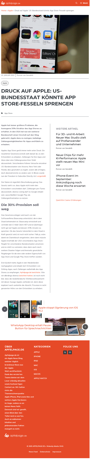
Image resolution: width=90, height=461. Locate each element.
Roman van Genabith (64, 148)
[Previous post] (4, 309)
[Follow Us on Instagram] (70, 352)
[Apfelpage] (10, 3)
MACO (36, 374)
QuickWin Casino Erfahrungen (68, 200)
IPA (35, 361)
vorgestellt (41, 176)
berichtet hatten (26, 275)
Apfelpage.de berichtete (30, 272)
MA (35, 365)
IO (35, 369)
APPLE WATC (39, 378)
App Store (8, 113)
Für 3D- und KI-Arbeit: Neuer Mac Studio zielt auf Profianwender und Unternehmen (71, 139)
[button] (76, 3)
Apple (5, 83)
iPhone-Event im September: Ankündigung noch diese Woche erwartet (71, 180)
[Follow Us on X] (65, 352)
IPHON (36, 356)
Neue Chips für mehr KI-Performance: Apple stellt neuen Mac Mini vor (71, 160)
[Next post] (85, 326)
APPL (36, 352)
